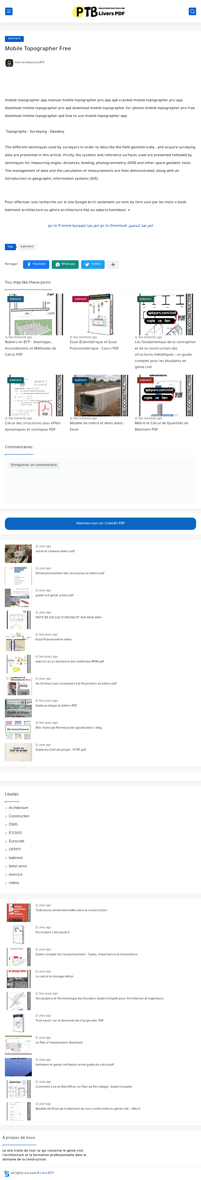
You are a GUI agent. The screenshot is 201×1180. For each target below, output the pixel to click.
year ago (45, 546)
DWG (13, 824)
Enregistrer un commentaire (34, 465)
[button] (36, 264)
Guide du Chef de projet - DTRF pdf (61, 750)
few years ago (48, 634)
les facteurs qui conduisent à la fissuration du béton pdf (76, 684)
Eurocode (16, 841)
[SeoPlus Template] (7, 1173)
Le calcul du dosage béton (55, 977)
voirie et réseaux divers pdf (55, 551)
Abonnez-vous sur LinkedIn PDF (100, 523)
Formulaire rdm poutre (52, 932)
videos (14, 883)
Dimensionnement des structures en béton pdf (70, 573)
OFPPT (15, 849)
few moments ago (20, 337)
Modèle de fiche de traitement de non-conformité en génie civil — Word (88, 1109)
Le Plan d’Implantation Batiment (59, 1043)
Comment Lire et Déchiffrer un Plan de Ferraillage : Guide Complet (84, 1087)
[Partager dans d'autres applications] (113, 264)
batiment (14, 38)
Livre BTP (47, 1173)
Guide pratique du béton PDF (56, 706)
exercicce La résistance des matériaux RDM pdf (70, 662)
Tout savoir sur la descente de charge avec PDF (70, 1021)
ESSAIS (15, 833)
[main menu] (9, 11)
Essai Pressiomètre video (54, 640)
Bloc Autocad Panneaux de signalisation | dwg (69, 728)
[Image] (18, 554)
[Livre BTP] (100, 11)
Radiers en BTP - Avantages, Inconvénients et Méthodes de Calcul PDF (30, 349)
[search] (192, 11)
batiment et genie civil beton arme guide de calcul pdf (75, 1065)
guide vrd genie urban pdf (55, 595)
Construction (19, 816)
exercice (16, 874)
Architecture (18, 808)
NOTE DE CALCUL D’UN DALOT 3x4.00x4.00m (69, 618)
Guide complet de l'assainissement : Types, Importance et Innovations (87, 954)
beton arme (18, 866)
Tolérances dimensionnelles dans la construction (71, 910)
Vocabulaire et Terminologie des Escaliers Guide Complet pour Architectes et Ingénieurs (100, 999)
